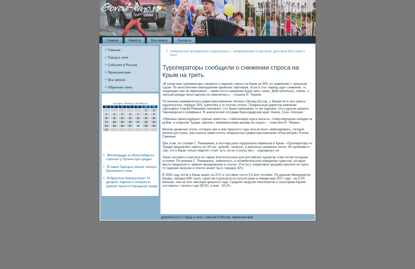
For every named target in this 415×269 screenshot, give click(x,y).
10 (106, 118)
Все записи (159, 40)
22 (146, 122)
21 (138, 122)
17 (106, 122)
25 (114, 126)
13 (130, 118)
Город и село (118, 57)
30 (154, 126)
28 (138, 126)
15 (146, 118)
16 (154, 118)
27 (130, 126)
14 (138, 118)
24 (106, 126)
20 (130, 122)
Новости (135, 40)
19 (122, 122)
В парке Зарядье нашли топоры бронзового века (131, 168)
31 (106, 129)
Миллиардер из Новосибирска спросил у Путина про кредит (130, 157)
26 (122, 126)
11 (114, 118)
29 (146, 126)
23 (154, 122)
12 (122, 118)
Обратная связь (120, 87)
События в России (122, 65)
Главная (112, 40)
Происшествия (119, 72)
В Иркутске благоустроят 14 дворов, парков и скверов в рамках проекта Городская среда (131, 182)
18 (114, 122)
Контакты (184, 40)
